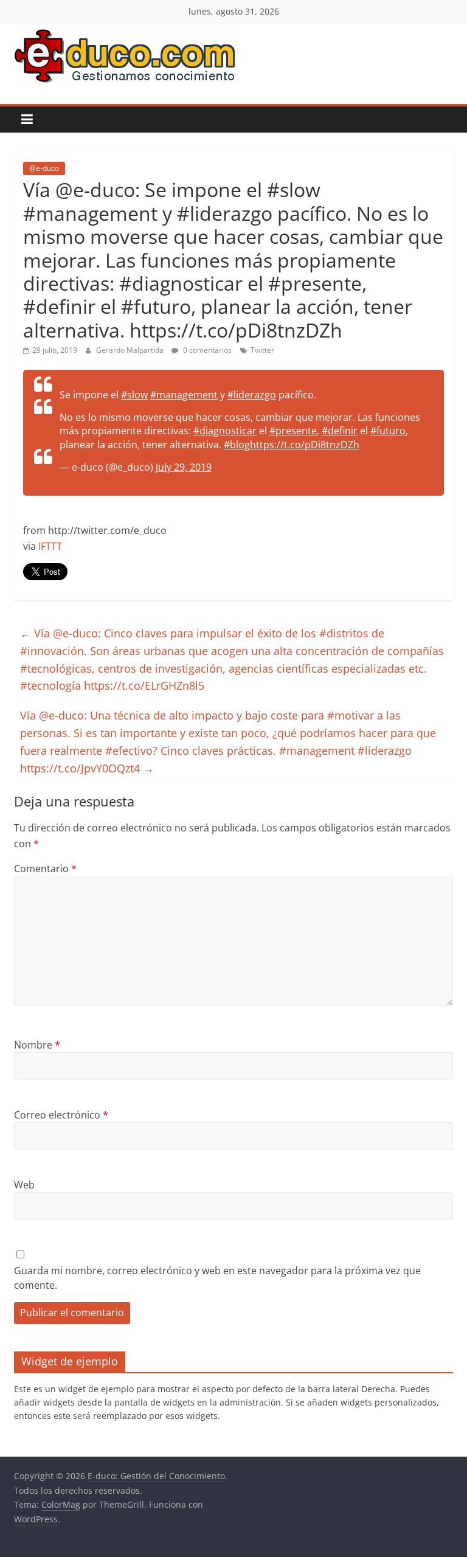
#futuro (388, 430)
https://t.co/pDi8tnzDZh (304, 444)
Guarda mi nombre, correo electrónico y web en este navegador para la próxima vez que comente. (217, 1278)
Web (24, 1184)
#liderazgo (251, 394)
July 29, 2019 (184, 467)
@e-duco (44, 168)
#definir (340, 430)
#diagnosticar (225, 430)
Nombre (37, 1045)
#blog (237, 444)
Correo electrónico (61, 1115)
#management (184, 394)
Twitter (262, 350)
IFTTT (50, 546)
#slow (134, 394)
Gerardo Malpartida (130, 350)
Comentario (45, 868)
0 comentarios (206, 350)
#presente (293, 430)
